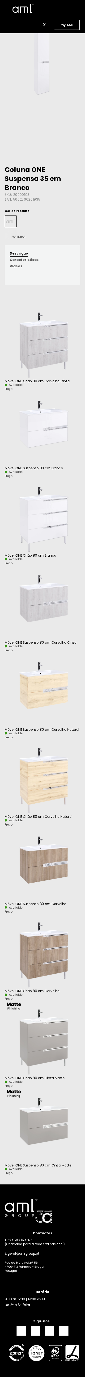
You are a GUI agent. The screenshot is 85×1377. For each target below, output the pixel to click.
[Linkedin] (49, 1331)
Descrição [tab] (19, 253)
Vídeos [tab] (16, 266)
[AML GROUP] (42, 1211)
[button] (39, 25)
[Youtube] (63, 1331)
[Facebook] (21, 1331)
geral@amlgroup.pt (23, 1253)
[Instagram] (35, 1331)
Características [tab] (24, 259)
